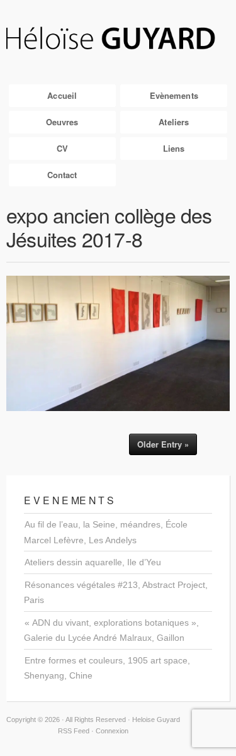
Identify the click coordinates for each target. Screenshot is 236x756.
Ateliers (174, 122)
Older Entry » (163, 444)
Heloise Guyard (118, 39)
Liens (174, 148)
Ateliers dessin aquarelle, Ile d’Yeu (93, 562)
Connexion (112, 731)
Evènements (174, 95)
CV (62, 148)
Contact (62, 175)
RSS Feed (73, 731)
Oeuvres (62, 122)
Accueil (62, 95)
